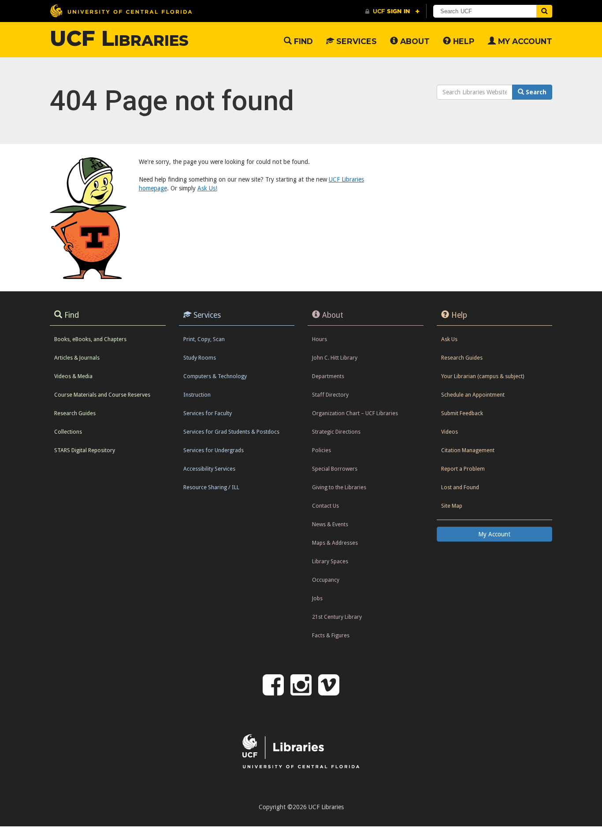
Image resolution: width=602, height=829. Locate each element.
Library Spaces (330, 561)
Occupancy (325, 579)
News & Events (330, 524)
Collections (68, 431)
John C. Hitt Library (334, 357)
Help (463, 41)
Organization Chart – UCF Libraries (355, 413)
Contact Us (325, 505)
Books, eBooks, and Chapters (90, 339)
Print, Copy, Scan (204, 339)
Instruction (197, 394)
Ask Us (449, 339)
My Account (524, 41)
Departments (328, 376)
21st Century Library (337, 616)
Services (355, 41)
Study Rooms (199, 357)
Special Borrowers (334, 468)
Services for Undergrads (213, 450)
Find (302, 41)
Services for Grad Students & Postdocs (231, 431)
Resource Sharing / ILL (211, 487)
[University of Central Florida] (121, 11)
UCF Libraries (119, 38)
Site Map (451, 505)
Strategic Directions (336, 431)
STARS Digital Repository (84, 450)
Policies (321, 450)
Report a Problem (463, 468)
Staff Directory (330, 394)
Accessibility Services (209, 468)
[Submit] (544, 11)
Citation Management (467, 450)
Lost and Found (460, 487)
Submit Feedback (462, 413)
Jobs (317, 598)
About (414, 41)
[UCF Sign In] (392, 11)
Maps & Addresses (335, 542)
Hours (319, 339)
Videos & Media (73, 376)
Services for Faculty (207, 413)
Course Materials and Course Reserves (102, 394)
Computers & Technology (215, 376)
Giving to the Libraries (339, 487)
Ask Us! (207, 188)
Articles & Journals (77, 357)
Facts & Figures (330, 635)
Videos (449, 431)
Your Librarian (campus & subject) (482, 376)
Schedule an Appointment (473, 394)
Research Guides (75, 413)
